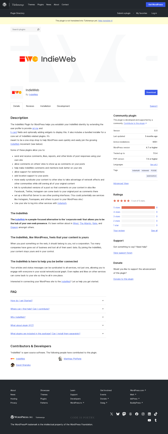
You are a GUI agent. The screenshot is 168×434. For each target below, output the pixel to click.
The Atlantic (85, 223)
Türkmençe (40, 417)
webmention (151, 176)
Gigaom (14, 227)
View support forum (122, 252)
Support (154, 106)
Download (151, 92)
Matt (133, 394)
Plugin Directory (17, 13)
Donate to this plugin (123, 279)
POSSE (153, 171)
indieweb (145, 171)
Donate (104, 399)
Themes (44, 394)
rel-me (35, 128)
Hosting (13, 399)
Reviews (30, 106)
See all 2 (154, 165)
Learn (72, 390)
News (12, 394)
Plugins (43, 399)
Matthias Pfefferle (72, 358)
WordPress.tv (77, 403)
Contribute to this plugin (134, 123)
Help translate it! (105, 21)
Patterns (44, 403)
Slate (94, 223)
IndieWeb (33, 94)
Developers (75, 399)
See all (154, 230)
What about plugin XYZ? (22, 325)
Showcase (44, 390)
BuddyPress (136, 403)
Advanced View (121, 183)
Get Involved (106, 390)
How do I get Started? (21, 300)
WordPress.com (138, 390)
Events (103, 394)
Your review (119, 230)
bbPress (135, 399)
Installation (45, 106)
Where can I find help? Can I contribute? (29, 309)
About (13, 390)
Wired (75, 223)
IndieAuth (62, 203)
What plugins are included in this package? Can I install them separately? (45, 333)
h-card (13, 132)
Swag (103, 403)
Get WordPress (155, 4)
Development (63, 106)
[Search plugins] (38, 29)
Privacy (13, 403)
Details (16, 106)
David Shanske (23, 365)
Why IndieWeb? (17, 317)
